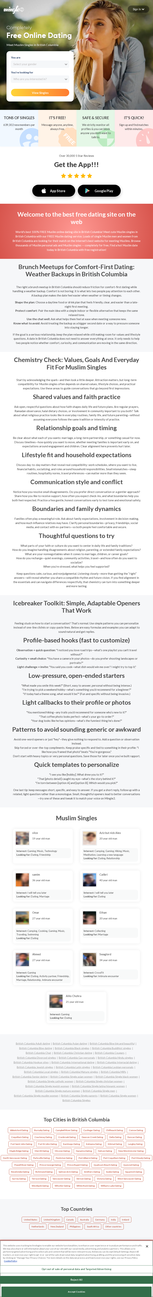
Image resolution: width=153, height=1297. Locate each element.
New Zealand (57, 1226)
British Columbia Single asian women (71, 1076)
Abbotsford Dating (19, 1130)
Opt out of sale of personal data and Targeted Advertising (76, 1269)
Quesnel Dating (131, 1164)
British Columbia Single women (118, 1095)
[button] (138, 9)
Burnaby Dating (41, 1130)
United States (30, 1219)
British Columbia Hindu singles (115, 1057)
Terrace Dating (39, 1178)
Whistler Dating (62, 1185)
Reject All (76, 1279)
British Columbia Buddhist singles (111, 1048)
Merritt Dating (42, 1151)
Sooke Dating (112, 1171)
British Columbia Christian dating (73, 1052)
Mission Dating (62, 1151)
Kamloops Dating (71, 1144)
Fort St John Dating (47, 1144)
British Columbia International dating (72, 1062)
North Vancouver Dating (15, 1158)
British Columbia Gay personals (77, 1057)
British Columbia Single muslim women (36, 1095)
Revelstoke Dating (20, 1171)
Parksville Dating (41, 1158)
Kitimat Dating (115, 1144)
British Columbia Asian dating (70, 1043)
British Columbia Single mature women (57, 1090)
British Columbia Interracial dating (117, 1062)
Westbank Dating (40, 1185)
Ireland (125, 1219)
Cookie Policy (10, 1261)
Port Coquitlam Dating (114, 1158)
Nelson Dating (105, 1151)
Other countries (113, 1226)
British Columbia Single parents (79, 1095)
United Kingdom (52, 1219)
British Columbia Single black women (117, 1076)
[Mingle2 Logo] (14, 9)
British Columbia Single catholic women (50, 1081)
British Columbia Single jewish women (47, 1086)
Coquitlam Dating (19, 1137)
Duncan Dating (134, 1137)
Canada (70, 1219)
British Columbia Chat (38, 1052)
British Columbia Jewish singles (35, 1067)
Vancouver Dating (61, 1178)
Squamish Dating (133, 1171)
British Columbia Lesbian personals (113, 1067)
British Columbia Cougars (109, 1052)
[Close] (147, 1246)
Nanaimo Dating (84, 1151)
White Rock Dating (85, 1185)
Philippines (75, 1226)
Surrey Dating (19, 1178)
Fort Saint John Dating (21, 1144)
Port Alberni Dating (88, 1158)
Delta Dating (115, 1137)
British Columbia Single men (99, 1090)
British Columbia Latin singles (73, 1067)
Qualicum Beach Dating (105, 1164)
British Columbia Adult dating (33, 1043)
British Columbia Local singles (41, 1071)
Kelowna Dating (94, 1144)
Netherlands (38, 1226)
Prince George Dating (50, 1164)
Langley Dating (135, 1144)
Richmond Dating (43, 1171)
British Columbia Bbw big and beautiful (112, 1043)
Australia (84, 1219)
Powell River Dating (23, 1164)
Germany (100, 1219)
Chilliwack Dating (114, 1130)
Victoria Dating (104, 1178)
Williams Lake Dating (111, 1185)
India (113, 1219)
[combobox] (40, 64)
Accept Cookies (76, 1291)
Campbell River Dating (66, 1130)
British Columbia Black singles (72, 1048)
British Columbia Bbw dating (35, 1048)
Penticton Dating (64, 1158)
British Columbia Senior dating (30, 1076)
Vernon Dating (83, 1178)
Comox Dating (136, 1130)
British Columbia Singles (76, 1100)
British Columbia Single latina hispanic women (98, 1086)
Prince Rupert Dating (77, 1164)
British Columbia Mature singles (79, 1071)
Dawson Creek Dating (92, 1137)
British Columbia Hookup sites (31, 1062)
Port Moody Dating (141, 1158)
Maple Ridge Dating (19, 1151)
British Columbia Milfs (113, 1071)
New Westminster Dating (130, 1151)
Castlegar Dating (91, 1130)
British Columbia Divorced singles (36, 1057)
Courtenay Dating (43, 1137)
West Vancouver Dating (129, 1178)
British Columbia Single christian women (99, 1081)
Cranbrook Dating (67, 1137)
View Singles (40, 92)
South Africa (93, 1226)
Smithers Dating (92, 1171)
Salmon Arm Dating (68, 1171)
